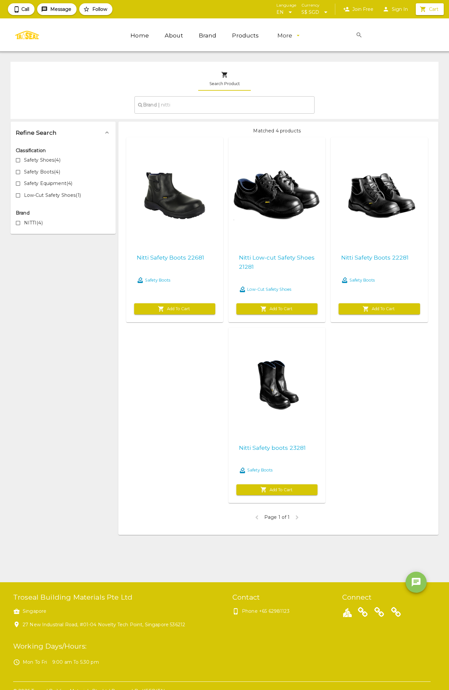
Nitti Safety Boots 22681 (170, 257)
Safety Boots (157, 280)
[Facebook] (379, 613)
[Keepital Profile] (347, 612)
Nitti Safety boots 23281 (272, 447)
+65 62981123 (274, 611)
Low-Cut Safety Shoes (269, 289)
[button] (63, 133)
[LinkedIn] (396, 613)
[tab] (224, 79)
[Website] (363, 613)
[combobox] (224, 105)
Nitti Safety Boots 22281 (375, 257)
